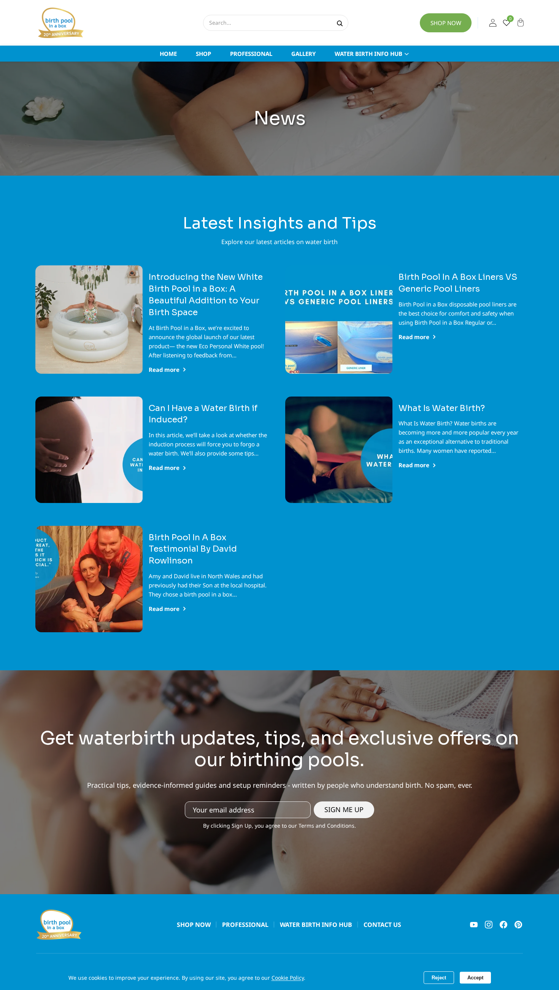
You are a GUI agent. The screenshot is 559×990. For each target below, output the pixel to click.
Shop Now (445, 23)
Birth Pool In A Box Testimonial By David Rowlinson (193, 549)
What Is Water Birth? (442, 408)
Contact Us (382, 924)
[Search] (340, 22)
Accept (475, 977)
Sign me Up (344, 809)
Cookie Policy (288, 977)
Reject (439, 977)
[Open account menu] (492, 22)
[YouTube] (473, 924)
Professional (245, 924)
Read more (164, 369)
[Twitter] (518, 924)
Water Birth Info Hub (316, 924)
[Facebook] (503, 924)
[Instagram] (488, 924)
